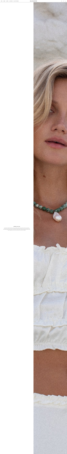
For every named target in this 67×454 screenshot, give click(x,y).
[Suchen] (62, 1)
